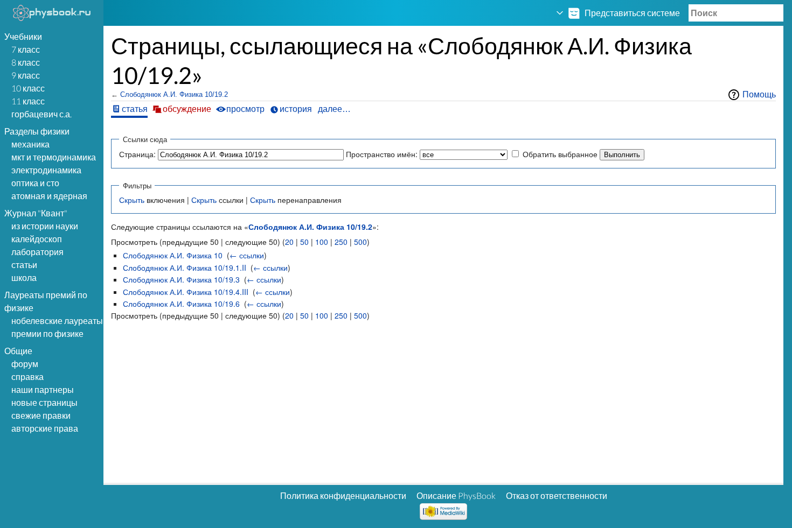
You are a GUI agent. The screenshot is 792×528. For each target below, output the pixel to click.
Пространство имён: (382, 154)
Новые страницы (44, 402)
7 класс (25, 49)
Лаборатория (37, 252)
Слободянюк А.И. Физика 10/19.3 (181, 279)
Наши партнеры (42, 389)
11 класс (28, 101)
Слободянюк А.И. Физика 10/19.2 (174, 94)
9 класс (25, 75)
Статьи (24, 264)
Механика (30, 144)
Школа (24, 277)
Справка (27, 376)
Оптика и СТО (35, 183)
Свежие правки (41, 415)
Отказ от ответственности (556, 495)
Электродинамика (46, 170)
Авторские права (44, 428)
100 (321, 241)
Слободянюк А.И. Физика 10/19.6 (181, 303)
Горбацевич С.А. (41, 114)
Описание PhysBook (456, 495)
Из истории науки (44, 226)
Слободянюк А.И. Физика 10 (173, 255)
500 (360, 241)
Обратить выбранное (560, 154)
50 (304, 241)
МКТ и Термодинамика (53, 157)
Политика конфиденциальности (343, 495)
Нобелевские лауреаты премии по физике (57, 327)
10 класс (28, 88)
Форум (24, 363)
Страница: (137, 154)
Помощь (759, 94)
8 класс (25, 62)
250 (341, 241)
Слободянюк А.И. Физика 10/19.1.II (184, 267)
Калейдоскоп (36, 239)
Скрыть (131, 199)
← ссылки (247, 255)
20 (289, 241)
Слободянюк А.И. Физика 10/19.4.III (185, 291)
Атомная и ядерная (49, 196)
